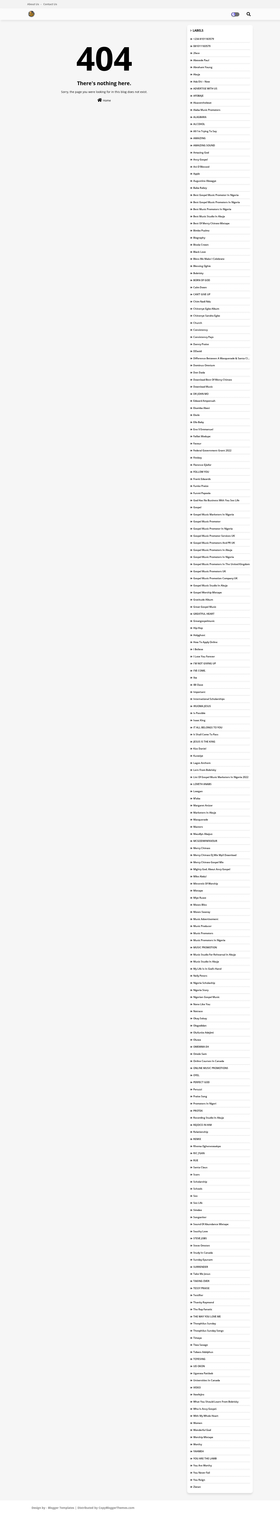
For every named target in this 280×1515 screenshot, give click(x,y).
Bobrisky (198, 273)
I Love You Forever (204, 656)
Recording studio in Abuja (208, 1117)
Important (199, 692)
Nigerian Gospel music (206, 997)
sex (195, 1196)
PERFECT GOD (201, 1082)
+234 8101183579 (203, 39)
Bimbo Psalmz (201, 230)
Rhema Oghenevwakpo (207, 1146)
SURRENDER (200, 1267)
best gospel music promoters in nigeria (216, 202)
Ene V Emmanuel (203, 429)
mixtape (198, 890)
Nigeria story (200, 990)
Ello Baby (198, 422)
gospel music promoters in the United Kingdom (221, 564)
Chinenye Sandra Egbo (206, 315)
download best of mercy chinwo (212, 379)
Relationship (200, 1132)
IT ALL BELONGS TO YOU (207, 727)
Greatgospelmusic (204, 621)
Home (106, 100)
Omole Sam (200, 1054)
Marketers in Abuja (204, 812)
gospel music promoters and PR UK (214, 543)
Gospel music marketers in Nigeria (213, 514)
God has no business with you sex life (216, 500)
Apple (196, 173)
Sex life (198, 1203)
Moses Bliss (200, 904)
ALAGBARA (199, 117)
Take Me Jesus (201, 1274)
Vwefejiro (198, 1394)
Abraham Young (202, 67)
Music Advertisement (205, 919)
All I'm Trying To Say (205, 131)
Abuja (196, 74)
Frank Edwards (202, 479)
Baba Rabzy (200, 188)
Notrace (198, 1011)
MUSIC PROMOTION (205, 947)
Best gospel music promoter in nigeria (216, 195)
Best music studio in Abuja (209, 216)
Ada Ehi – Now (201, 81)
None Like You (201, 1004)
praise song (200, 1096)
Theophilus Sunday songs (208, 1330)
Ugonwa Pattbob (203, 1373)
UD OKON (199, 1366)
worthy (197, 1444)
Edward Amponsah (204, 401)
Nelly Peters (200, 975)
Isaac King (199, 720)
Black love (199, 252)
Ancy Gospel (200, 159)
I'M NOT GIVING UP (204, 663)
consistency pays (203, 337)
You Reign (199, 1480)
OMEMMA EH (201, 1046)
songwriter (199, 1217)
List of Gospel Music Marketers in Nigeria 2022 (220, 777)
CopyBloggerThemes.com (116, 1508)
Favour (197, 443)
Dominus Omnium (204, 365)
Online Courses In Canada (208, 1061)
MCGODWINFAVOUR (205, 841)
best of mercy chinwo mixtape (211, 223)
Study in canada (203, 1252)
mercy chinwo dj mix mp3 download (214, 855)
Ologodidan (200, 1025)
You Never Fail (201, 1472)
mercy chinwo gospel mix (208, 862)
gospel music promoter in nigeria (213, 528)
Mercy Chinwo (201, 848)
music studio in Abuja (206, 961)
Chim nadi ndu (202, 301)
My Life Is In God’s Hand (207, 968)
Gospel (197, 507)
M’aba (196, 798)
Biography (199, 237)
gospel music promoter (207, 521)
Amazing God (201, 152)
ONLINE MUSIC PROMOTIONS (210, 1068)
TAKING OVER (201, 1281)
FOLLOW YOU (201, 472)
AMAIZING (199, 138)
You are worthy (202, 1465)
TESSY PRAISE (201, 1288)
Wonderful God (202, 1430)
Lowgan (198, 791)
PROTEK (198, 1110)
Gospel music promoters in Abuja (212, 550)
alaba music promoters (206, 110)
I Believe (198, 649)
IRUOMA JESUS (202, 706)
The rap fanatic (202, 1309)
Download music (203, 386)
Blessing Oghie (202, 266)
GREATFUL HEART (203, 614)
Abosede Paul (201, 60)
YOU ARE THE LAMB (205, 1458)
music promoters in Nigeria (209, 940)
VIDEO (197, 1387)
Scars (196, 1174)
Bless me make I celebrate (208, 259)
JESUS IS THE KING (204, 741)
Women (197, 1423)
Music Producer (202, 926)
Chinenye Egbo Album (206, 308)
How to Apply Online (205, 642)
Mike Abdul (199, 876)
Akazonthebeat (202, 102)
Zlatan (197, 1487)
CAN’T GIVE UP (201, 294)
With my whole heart (205, 1416)
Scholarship (200, 1181)
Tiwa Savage (200, 1345)
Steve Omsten (201, 1245)
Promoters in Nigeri (204, 1103)
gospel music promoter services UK (214, 536)
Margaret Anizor (203, 805)
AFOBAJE (198, 95)
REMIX (197, 1139)
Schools (197, 1188)
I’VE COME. (199, 670)
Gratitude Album (203, 599)
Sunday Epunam (203, 1259)
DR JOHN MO (200, 394)
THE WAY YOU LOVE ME (207, 1316)
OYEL (196, 1075)
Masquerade (200, 819)
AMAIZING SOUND (204, 145)
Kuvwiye (198, 756)
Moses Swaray (201, 912)
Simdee (197, 1210)
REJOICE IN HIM (202, 1125)
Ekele (196, 415)
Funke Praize (200, 486)
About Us (33, 4)
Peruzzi (197, 1089)
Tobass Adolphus (203, 1352)
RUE (195, 1160)
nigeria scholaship (204, 983)
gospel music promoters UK (209, 571)
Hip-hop (198, 628)
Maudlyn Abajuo (202, 834)
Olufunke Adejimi (203, 1032)
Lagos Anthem (202, 763)
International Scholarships (209, 699)
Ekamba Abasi (201, 408)
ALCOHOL (199, 124)
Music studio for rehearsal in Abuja (214, 954)
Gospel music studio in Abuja (210, 585)
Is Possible (199, 713)
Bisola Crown (201, 244)
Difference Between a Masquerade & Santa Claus (221, 358)
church (197, 323)
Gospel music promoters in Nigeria (213, 557)
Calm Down (200, 287)
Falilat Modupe (202, 436)
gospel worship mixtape (207, 592)
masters (198, 826)
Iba (195, 677)
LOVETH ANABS (202, 784)
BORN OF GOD (201, 280)
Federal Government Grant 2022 (212, 450)
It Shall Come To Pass (205, 734)
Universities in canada (206, 1380)
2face (196, 53)
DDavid (197, 351)
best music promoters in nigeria (212, 209)
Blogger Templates (61, 1508)
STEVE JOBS (200, 1238)
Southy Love (200, 1231)
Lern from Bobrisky (204, 770)
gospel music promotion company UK (215, 578)
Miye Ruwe (199, 897)
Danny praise (201, 344)
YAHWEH (198, 1451)
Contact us (50, 4)
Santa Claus (200, 1167)
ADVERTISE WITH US (205, 88)
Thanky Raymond (203, 1302)
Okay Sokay (200, 1018)
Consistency (200, 330)
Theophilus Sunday (204, 1323)
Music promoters (203, 933)
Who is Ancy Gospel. (205, 1409)
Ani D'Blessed (201, 166)
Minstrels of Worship (205, 883)
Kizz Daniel (199, 748)
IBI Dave (198, 685)
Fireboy (197, 457)
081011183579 (202, 46)
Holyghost (199, 635)
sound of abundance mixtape (211, 1224)
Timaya (197, 1338)
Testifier (198, 1295)
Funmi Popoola (202, 493)
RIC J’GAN (199, 1153)
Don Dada (199, 372)
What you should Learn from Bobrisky (215, 1401)
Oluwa (197, 1039)
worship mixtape (203, 1437)
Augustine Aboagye (204, 181)
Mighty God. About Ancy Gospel (211, 869)
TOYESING (199, 1359)
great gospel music (204, 607)
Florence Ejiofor (202, 465)
